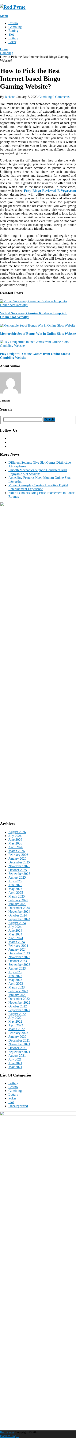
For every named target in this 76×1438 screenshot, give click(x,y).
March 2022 (16, 1029)
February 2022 (18, 1033)
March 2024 (16, 942)
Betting (13, 30)
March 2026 (16, 851)
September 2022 (19, 1010)
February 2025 (18, 900)
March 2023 (16, 987)
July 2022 (15, 1017)
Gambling (15, 27)
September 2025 (19, 873)
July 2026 (15, 836)
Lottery (13, 38)
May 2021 (15, 1067)
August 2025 (17, 877)
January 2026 (17, 858)
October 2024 (17, 915)
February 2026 (18, 854)
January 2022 (17, 1036)
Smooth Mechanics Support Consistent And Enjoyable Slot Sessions (37, 472)
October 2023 (17, 961)
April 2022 (15, 1025)
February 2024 (18, 945)
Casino (13, 23)
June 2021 (15, 1063)
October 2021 (17, 1048)
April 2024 (15, 938)
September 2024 (19, 919)
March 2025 (16, 896)
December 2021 (19, 1040)
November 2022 (19, 1002)
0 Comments (61, 97)
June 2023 (15, 976)
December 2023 (19, 953)
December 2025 (19, 862)
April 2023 (15, 983)
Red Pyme (7, 1432)
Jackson (10, 97)
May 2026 (15, 843)
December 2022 (19, 998)
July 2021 (15, 1059)
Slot (11, 34)
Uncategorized (18, 1106)
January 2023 (17, 995)
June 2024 (15, 930)
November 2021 (19, 1044)
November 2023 (19, 957)
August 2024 (17, 923)
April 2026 (15, 847)
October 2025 (17, 870)
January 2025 (17, 904)
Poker (12, 42)
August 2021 (17, 1055)
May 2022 (15, 1021)
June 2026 (15, 839)
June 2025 (15, 885)
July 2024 (15, 926)
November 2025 (19, 866)
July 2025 (15, 881)
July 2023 (15, 972)
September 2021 (19, 1052)
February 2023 (18, 991)
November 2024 (19, 911)
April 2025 (15, 892)
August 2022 (17, 1014)
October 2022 (17, 1006)
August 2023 (17, 968)
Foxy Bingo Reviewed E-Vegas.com (50, 190)
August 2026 (17, 832)
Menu (4, 16)
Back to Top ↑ (9, 1436)
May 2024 (15, 934)
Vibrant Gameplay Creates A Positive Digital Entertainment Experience (38, 487)
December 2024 (19, 908)
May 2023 (15, 980)
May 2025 (15, 889)
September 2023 (19, 964)
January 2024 (17, 949)
